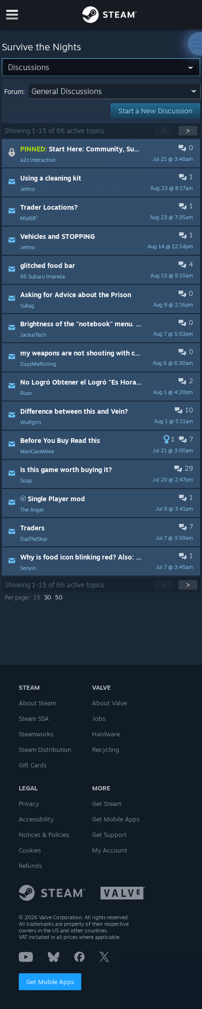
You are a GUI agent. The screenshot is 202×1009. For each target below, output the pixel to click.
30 (47, 597)
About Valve (109, 703)
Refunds (30, 865)
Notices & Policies (44, 834)
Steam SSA (34, 718)
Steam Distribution (45, 749)
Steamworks (36, 734)
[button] (101, 153)
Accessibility (36, 819)
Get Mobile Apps (50, 981)
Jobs (98, 718)
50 (58, 597)
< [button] (163, 130)
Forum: (14, 91)
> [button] (188, 130)
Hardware (106, 734)
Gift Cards (33, 765)
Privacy (29, 803)
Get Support (109, 834)
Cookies (30, 850)
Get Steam (106, 803)
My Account (109, 850)
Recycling (105, 749)
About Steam (37, 703)
